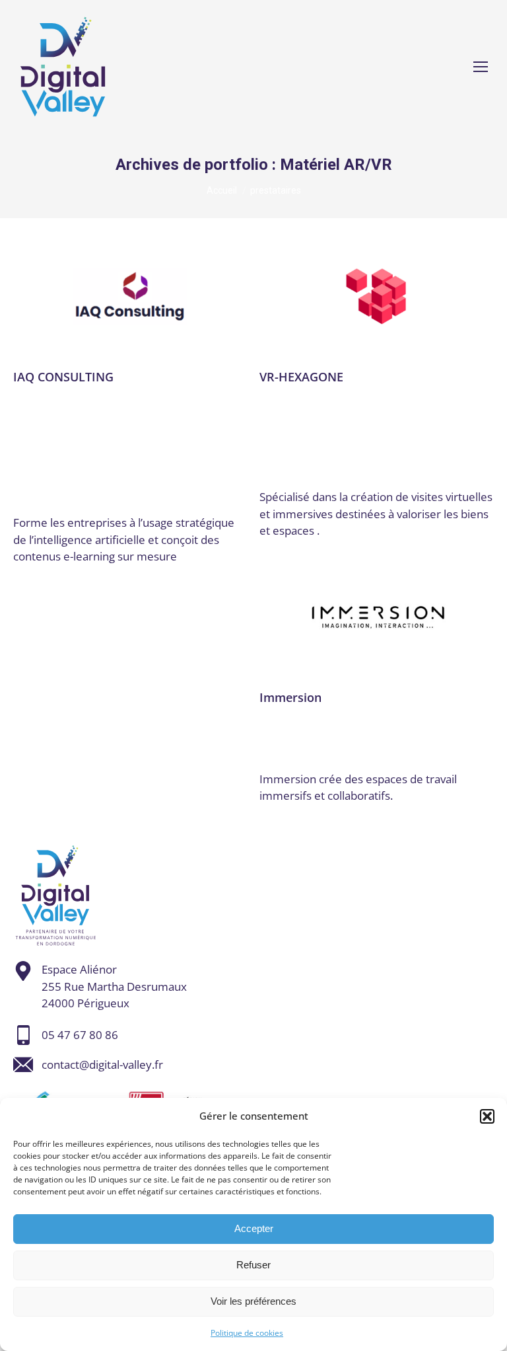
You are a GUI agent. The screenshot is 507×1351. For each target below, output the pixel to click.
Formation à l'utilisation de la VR (86, 423)
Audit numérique (51, 398)
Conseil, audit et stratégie (152, 398)
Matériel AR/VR (181, 449)
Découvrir (94, 296)
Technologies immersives (316, 449)
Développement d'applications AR (335, 718)
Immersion (290, 697)
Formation (113, 410)
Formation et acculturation (319, 436)
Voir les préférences (253, 1301)
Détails (165, 296)
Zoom (130, 296)
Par (51, 501)
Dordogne (61, 410)
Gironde (435, 731)
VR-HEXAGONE (301, 377)
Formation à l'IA (177, 410)
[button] (487, 1116)
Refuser (253, 1264)
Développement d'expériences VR (335, 731)
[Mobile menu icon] (480, 67)
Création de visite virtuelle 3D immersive (358, 404)
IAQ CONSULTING (63, 377)
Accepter (253, 1228)
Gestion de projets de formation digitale (112, 443)
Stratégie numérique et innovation (106, 468)
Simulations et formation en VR (83, 462)
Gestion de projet (117, 436)
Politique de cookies (247, 1332)
